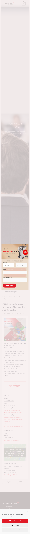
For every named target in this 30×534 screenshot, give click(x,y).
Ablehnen (15, 525)
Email (5, 269)
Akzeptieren (15, 520)
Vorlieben (15, 530)
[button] (27, 511)
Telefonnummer (8, 277)
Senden (9, 285)
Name (5, 262)
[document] (15, 267)
